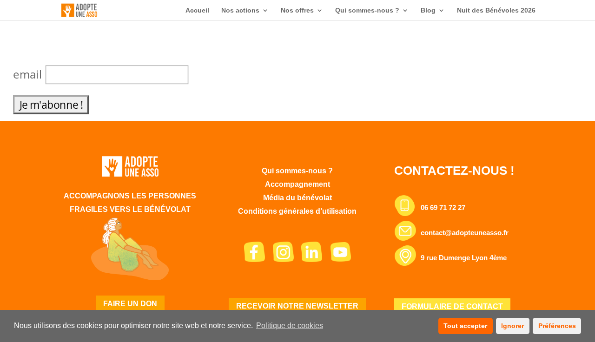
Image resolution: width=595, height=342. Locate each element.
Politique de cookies (289, 325)
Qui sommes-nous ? (367, 10)
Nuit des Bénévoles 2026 (496, 10)
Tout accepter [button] (465, 325)
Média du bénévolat (297, 198)
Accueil (197, 10)
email (29, 73)
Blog (428, 10)
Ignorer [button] (512, 325)
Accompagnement (297, 184)
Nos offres (297, 10)
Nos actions (240, 10)
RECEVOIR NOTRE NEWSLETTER (297, 306)
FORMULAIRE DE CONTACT (452, 306)
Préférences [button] (557, 325)
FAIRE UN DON (130, 304)
